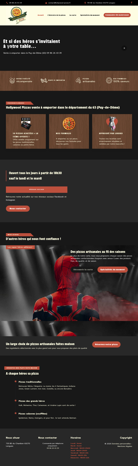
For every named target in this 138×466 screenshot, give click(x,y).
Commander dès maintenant (117, 15)
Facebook (59, 196)
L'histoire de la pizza (57, 15)
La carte (73, 15)
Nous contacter (18, 208)
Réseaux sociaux (36, 189)
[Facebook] (131, 3)
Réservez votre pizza (106, 344)
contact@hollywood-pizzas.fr (59, 3)
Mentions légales (125, 446)
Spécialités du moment (90, 15)
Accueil (41, 15)
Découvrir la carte (83, 269)
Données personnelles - (122, 443)
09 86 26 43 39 (15, 3)
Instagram (10, 199)
